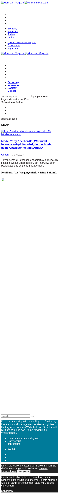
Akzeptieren (23, 471)
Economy (12, 28)
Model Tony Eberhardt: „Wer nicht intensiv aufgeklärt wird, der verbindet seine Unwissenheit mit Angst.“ (26, 144)
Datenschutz (14, 45)
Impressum (13, 48)
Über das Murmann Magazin (22, 42)
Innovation (13, 31)
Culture (11, 37)
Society (11, 34)
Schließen (7, 491)
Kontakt (12, 449)
